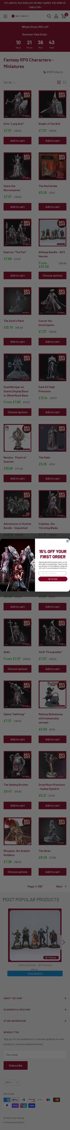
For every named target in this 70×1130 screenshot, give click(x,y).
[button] (52, 581)
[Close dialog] (67, 541)
